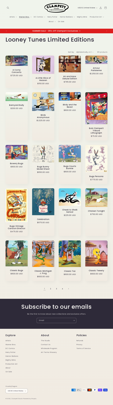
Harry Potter (10, 352)
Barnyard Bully (16, 105)
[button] (8, 7)
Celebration (43, 219)
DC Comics (10, 348)
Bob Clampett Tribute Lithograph (96, 130)
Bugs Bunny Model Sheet (43, 168)
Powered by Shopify (29, 398)
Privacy (79, 344)
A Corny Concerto (17, 71)
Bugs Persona (96, 176)
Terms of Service (83, 348)
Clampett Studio (17, 398)
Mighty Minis (11, 360)
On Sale (9, 372)
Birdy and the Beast (70, 106)
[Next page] (68, 288)
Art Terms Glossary (49, 352)
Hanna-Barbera (12, 356)
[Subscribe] (73, 320)
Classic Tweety (96, 270)
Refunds (79, 340)
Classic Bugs (16, 270)
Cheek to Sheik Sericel (69, 211)
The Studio (45, 340)
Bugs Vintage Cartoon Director (16, 227)
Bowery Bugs (16, 163)
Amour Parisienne (96, 69)
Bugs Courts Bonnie (70, 167)
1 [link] (44, 288)
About (8, 368)
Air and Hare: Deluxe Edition (70, 77)
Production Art (11, 364)
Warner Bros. (11, 344)
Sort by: (71, 52)
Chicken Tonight (96, 211)
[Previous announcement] (6, 31)
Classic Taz (70, 271)
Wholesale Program (49, 348)
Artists (8, 340)
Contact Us (45, 344)
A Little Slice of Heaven (43, 79)
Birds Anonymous (43, 116)
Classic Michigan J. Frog (43, 272)
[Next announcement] (106, 31)
